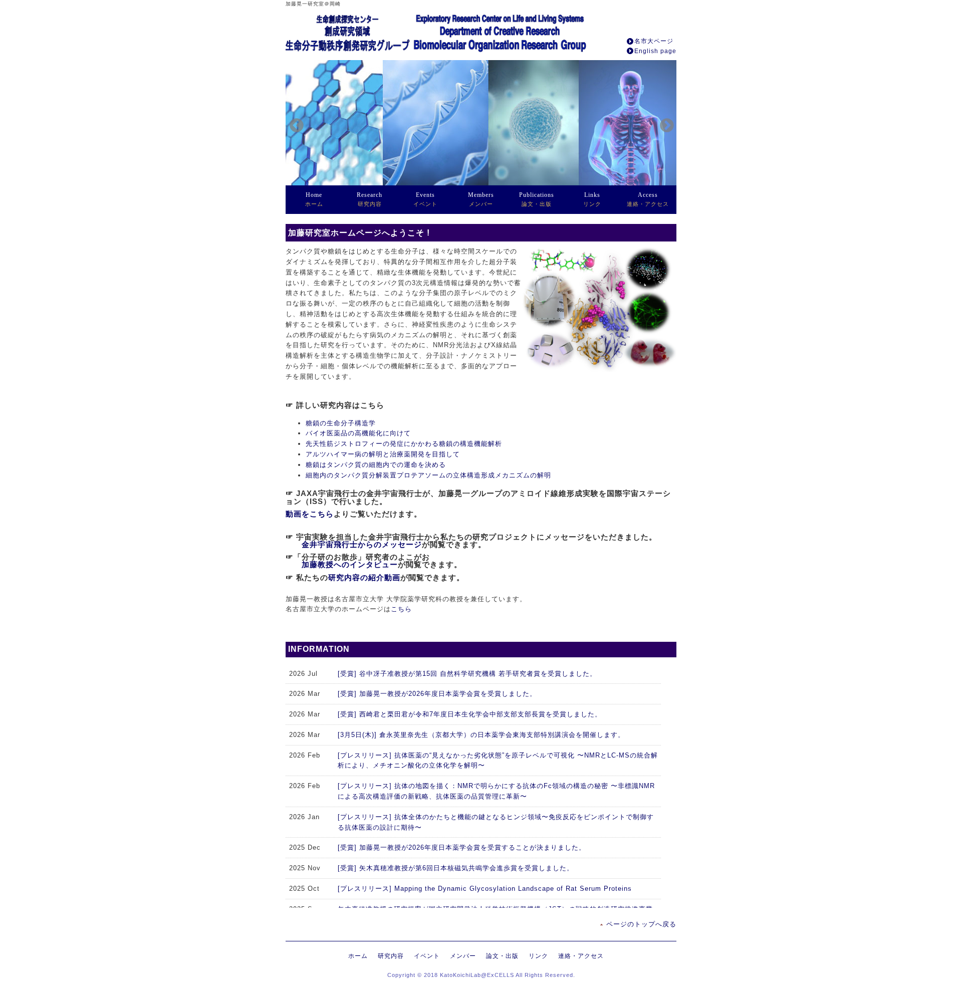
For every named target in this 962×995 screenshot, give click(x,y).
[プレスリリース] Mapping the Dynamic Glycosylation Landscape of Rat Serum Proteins (485, 888)
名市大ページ (653, 41)
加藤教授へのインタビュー (350, 564)
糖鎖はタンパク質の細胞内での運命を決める (376, 464)
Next (664, 123)
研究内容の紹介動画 (364, 577)
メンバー (481, 199)
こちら (401, 609)
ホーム (314, 199)
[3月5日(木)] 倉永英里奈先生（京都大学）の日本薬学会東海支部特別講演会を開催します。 (481, 734)
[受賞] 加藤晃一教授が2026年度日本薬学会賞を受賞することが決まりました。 (462, 847)
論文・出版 (536, 199)
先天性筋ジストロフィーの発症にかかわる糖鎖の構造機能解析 (404, 443)
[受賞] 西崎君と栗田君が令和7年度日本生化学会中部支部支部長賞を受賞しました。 (470, 714)
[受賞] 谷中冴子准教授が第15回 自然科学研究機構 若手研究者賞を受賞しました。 (467, 673)
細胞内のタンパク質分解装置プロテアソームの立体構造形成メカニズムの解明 (428, 475)
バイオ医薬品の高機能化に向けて (358, 433)
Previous (294, 123)
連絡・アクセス (648, 199)
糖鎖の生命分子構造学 (341, 423)
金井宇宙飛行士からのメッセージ (362, 544)
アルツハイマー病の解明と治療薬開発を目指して (383, 454)
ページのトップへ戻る (641, 924)
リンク (592, 199)
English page (655, 51)
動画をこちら (310, 514)
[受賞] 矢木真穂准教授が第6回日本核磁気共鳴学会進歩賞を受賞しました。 (456, 868)
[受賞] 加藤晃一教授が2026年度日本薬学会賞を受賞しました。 (437, 693)
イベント (425, 199)
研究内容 (369, 199)
